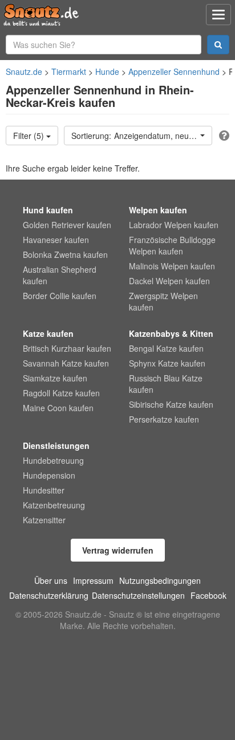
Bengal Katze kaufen (166, 348)
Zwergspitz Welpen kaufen (163, 301)
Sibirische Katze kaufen (171, 404)
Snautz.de (24, 71)
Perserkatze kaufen (164, 419)
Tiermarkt (68, 71)
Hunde (107, 71)
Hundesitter (43, 490)
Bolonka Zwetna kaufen (65, 254)
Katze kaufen (48, 333)
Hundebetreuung (53, 460)
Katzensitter (44, 520)
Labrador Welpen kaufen (173, 224)
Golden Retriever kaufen (67, 224)
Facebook (208, 595)
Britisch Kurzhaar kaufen (67, 348)
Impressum (93, 580)
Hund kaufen (48, 210)
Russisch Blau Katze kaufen (165, 383)
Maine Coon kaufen (58, 407)
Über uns (50, 580)
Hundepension (49, 475)
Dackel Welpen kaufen (169, 281)
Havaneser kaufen (56, 239)
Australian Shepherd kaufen (59, 275)
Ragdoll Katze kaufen (61, 393)
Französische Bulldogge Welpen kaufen (172, 245)
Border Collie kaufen (59, 295)
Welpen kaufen (158, 210)
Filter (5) (29, 135)
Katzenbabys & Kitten (171, 333)
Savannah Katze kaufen (66, 363)
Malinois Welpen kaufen (172, 266)
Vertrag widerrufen (117, 550)
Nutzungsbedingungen (160, 580)
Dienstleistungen (56, 445)
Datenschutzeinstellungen (138, 595)
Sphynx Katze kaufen (167, 363)
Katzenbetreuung (54, 505)
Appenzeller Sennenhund (174, 71)
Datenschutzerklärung (48, 595)
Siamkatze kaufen (55, 378)
